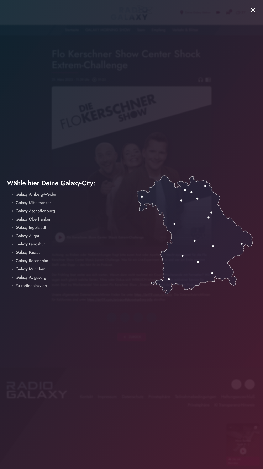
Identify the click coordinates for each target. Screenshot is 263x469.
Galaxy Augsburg (31, 277)
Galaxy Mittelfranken (34, 203)
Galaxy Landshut (30, 244)
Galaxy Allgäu (28, 236)
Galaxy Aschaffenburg (35, 211)
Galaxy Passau (28, 252)
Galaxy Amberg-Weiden (36, 194)
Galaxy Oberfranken (33, 219)
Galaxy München (31, 269)
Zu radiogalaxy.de (31, 286)
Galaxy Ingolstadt (31, 228)
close (253, 10)
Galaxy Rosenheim (32, 261)
